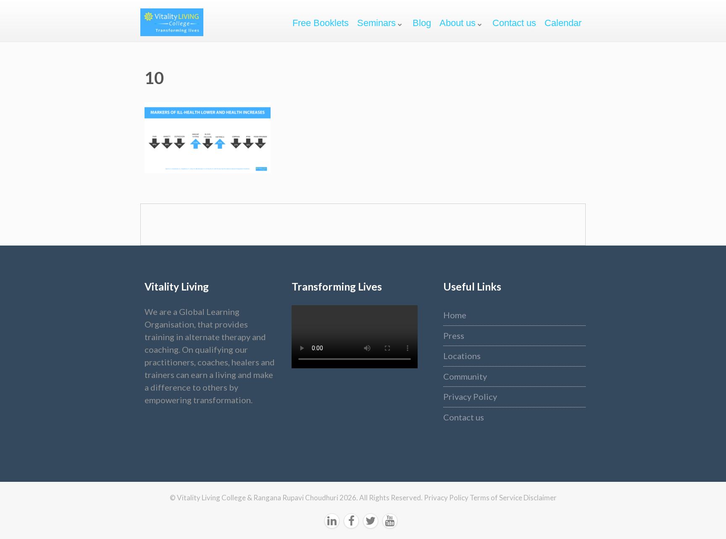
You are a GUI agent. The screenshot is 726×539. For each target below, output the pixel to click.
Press (453, 335)
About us (457, 23)
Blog (422, 23)
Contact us (514, 23)
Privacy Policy (470, 396)
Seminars (376, 23)
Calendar (562, 23)
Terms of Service (496, 497)
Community (465, 376)
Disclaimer (540, 497)
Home (454, 315)
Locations (462, 356)
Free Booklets (320, 23)
